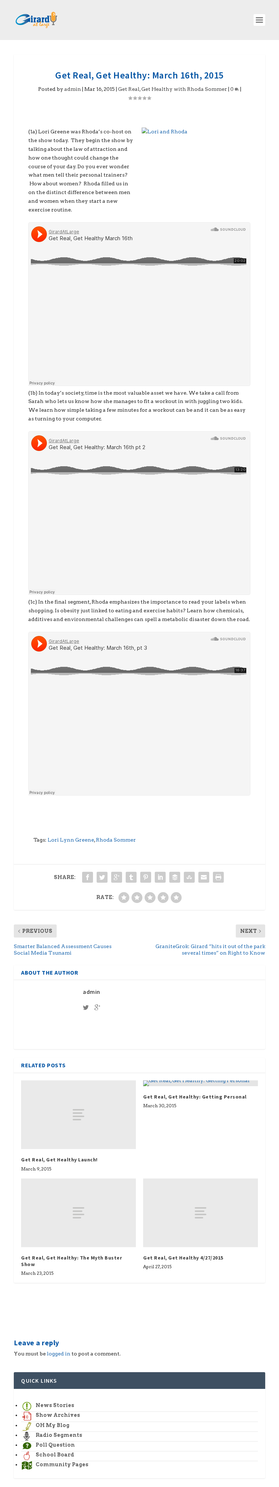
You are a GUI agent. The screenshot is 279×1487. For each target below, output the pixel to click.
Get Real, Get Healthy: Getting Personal (195, 1096)
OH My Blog (52, 1425)
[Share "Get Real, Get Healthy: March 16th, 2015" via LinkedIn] (160, 877)
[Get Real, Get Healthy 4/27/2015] (200, 1212)
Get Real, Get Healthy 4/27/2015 (183, 1257)
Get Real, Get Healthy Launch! (59, 1159)
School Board (55, 1455)
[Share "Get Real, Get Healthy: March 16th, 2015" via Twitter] (102, 877)
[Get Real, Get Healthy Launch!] (78, 1114)
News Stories (55, 1405)
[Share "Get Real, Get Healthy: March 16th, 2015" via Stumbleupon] (189, 877)
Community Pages (62, 1464)
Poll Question (55, 1445)
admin (72, 89)
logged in (58, 1354)
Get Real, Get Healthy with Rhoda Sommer (172, 89)
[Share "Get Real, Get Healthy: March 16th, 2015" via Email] (204, 877)
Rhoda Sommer (116, 840)
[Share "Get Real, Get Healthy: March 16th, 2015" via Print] (218, 877)
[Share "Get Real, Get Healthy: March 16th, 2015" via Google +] (116, 877)
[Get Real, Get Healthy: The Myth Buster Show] (78, 1212)
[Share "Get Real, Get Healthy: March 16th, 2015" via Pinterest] (145, 877)
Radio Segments (59, 1435)
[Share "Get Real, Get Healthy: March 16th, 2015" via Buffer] (174, 877)
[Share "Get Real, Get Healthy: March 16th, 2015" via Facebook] (87, 877)
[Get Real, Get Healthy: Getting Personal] (200, 1083)
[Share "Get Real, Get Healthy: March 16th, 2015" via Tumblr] (131, 877)
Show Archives (58, 1415)
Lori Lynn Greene (71, 840)
